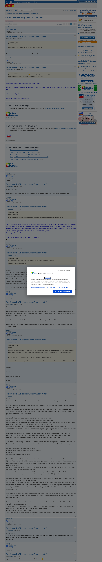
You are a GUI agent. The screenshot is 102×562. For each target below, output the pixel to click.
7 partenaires (48, 278)
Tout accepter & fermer (62, 291)
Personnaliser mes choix (62, 287)
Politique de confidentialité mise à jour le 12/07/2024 (43, 287)
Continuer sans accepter (64, 270)
